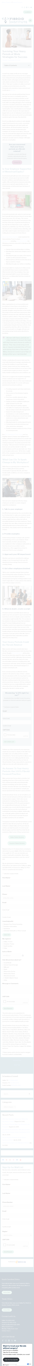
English (7, 1365)
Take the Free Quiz (10, 1359)
